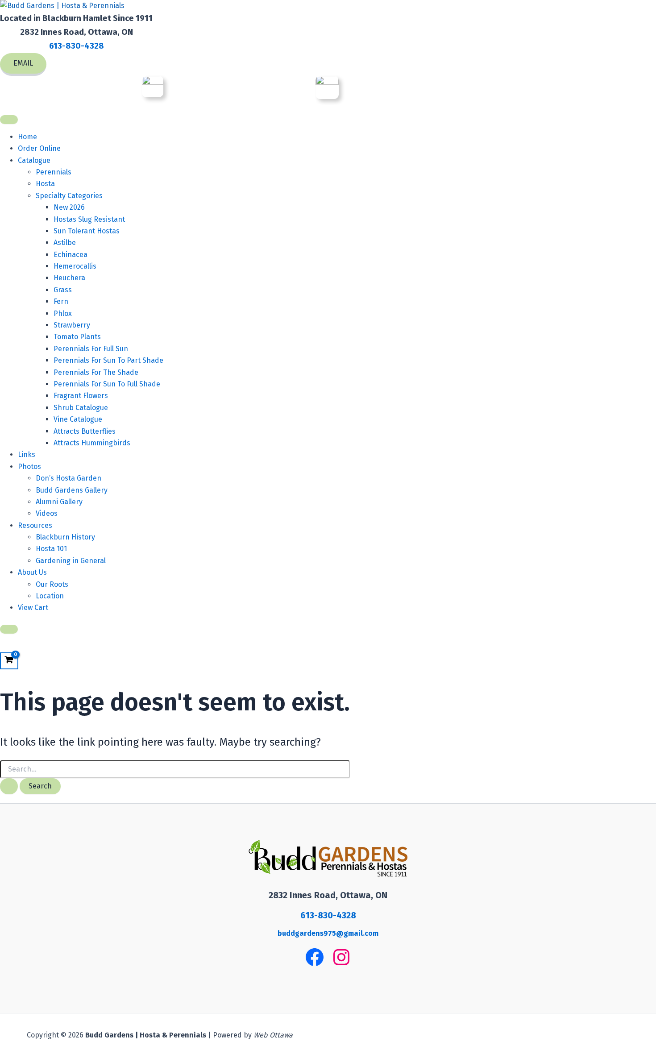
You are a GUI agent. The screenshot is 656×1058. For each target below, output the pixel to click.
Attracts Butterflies (85, 431)
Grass (63, 290)
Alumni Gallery (59, 502)
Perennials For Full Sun (91, 348)
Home (27, 137)
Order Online (39, 148)
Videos (47, 513)
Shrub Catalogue (81, 407)
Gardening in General (71, 560)
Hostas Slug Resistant (89, 219)
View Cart (33, 607)
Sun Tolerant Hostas (87, 231)
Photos (29, 466)
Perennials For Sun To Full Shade (107, 384)
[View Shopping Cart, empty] (9, 661)
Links (26, 454)
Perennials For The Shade (96, 372)
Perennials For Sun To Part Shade (108, 360)
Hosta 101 (51, 548)
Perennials (53, 172)
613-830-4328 (76, 46)
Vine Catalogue (78, 419)
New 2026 (69, 207)
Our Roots (52, 584)
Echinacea (70, 254)
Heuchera (69, 278)
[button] (23, 64)
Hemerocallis (75, 266)
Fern (61, 301)
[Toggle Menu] (9, 119)
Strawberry (72, 325)
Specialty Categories (69, 195)
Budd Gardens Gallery (72, 490)
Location (50, 596)
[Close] (9, 629)
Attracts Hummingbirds (92, 443)
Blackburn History (65, 537)
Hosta (45, 183)
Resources (35, 525)
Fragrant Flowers (81, 395)
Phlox (63, 313)
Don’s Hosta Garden (68, 478)
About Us (32, 572)
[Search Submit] (9, 786)
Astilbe (65, 242)
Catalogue (34, 160)
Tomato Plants (77, 336)
